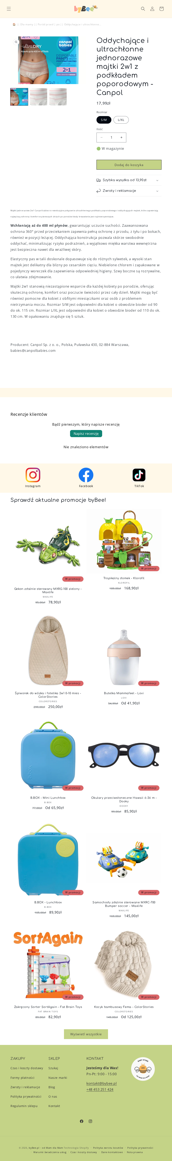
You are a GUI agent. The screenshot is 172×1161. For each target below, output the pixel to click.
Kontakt (54, 1106)
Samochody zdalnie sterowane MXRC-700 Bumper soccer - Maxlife (124, 904)
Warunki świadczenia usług (49, 1152)
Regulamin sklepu (24, 1106)
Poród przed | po (49, 24)
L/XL (121, 120)
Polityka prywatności (26, 1096)
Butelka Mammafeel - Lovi (124, 693)
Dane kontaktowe (112, 1152)
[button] (8, 8)
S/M (104, 120)
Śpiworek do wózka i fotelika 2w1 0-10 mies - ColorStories (48, 695)
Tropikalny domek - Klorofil (124, 578)
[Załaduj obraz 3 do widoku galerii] (38, 97)
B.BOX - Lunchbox (48, 902)
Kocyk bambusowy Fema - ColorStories (124, 1007)
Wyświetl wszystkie (86, 1034)
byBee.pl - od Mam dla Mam (46, 1147)
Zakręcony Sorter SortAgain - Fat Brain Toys (48, 1007)
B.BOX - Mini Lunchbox (48, 797)
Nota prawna (135, 1152)
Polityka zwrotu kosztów (108, 1147)
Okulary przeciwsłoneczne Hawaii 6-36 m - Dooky (124, 799)
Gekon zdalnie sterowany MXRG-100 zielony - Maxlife (48, 591)
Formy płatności (22, 1078)
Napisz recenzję (86, 433)
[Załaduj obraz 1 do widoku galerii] (19, 97)
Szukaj (53, 1068)
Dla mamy (26, 24)
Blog (51, 1087)
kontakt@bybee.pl (101, 1083)
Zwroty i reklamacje (25, 1087)
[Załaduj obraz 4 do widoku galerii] (58, 97)
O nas (52, 1096)
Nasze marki (57, 1078)
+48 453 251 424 (99, 1089)
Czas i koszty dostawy (26, 1068)
